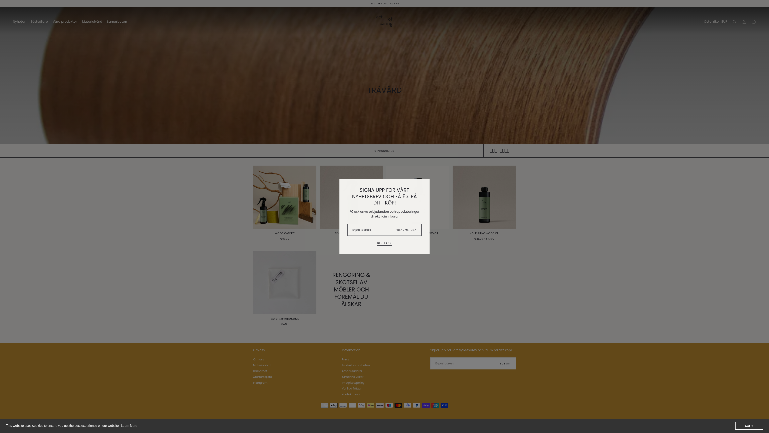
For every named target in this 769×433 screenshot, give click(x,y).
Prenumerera (406, 230)
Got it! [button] (749, 425)
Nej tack (384, 243)
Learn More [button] (129, 425)
